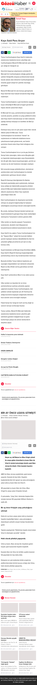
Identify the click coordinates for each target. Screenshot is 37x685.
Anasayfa (5, 43)
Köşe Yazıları (12, 43)
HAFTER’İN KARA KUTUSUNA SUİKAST (14, 375)
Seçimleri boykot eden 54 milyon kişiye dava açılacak (8, 616)
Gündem (15, 415)
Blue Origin (10, 569)
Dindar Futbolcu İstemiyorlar (10, 343)
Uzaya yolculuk (8, 571)
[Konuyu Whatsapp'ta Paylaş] (9, 52)
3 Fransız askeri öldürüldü (24, 615)
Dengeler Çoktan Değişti (9, 359)
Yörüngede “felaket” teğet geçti (8, 663)
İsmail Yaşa (21, 19)
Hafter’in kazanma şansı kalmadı (12, 334)
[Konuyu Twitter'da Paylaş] (5, 52)
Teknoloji (25, 415)
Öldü (28, 569)
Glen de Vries (17, 569)
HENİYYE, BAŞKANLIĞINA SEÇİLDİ (27, 639)
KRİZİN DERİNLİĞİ (7, 351)
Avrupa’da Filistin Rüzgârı (9, 367)
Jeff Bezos (23, 569)
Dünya (11, 415)
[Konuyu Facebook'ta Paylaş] (2, 52)
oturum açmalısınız (19, 390)
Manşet (20, 415)
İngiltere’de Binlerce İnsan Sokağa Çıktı (26, 663)
